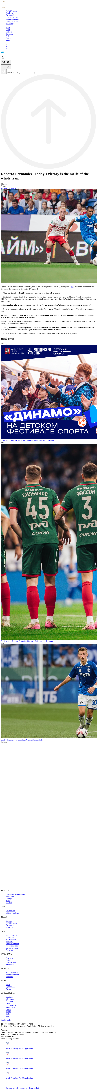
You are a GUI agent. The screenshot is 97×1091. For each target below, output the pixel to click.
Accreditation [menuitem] (11, 939)
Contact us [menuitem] (10, 937)
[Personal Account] (3, 59)
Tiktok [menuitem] (8, 1003)
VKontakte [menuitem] (10, 999)
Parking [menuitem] (8, 901)
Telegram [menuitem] (9, 1001)
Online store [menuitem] (10, 911)
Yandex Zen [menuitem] (10, 1007)
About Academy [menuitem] (12, 972)
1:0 (72, 287)
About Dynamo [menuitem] (11, 935)
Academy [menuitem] (9, 927)
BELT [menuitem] (8, 1014)
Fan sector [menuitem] (9, 950)
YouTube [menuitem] (9, 997)
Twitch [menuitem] (8, 1010)
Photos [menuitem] (8, 989)
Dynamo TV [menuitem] (10, 987)
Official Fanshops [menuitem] (12, 913)
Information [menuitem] (10, 964)
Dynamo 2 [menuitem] (10, 925)
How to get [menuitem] (10, 958)
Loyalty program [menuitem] (12, 948)
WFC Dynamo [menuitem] (11, 923)
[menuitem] (51, 11)
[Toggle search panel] (6, 62)
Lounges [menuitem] (9, 899)
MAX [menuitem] (8, 1016)
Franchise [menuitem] (9, 942)
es (6, 49)
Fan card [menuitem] (9, 903)
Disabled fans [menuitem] (11, 962)
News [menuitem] (8, 985)
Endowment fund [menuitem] (12, 944)
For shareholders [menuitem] (12, 946)
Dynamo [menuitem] (9, 921)
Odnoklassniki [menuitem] (11, 1005)
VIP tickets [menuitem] (10, 896)
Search (9, 73)
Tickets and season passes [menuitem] (15, 894)
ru (6, 46)
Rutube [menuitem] (8, 1012)
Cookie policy (6, 1020)
